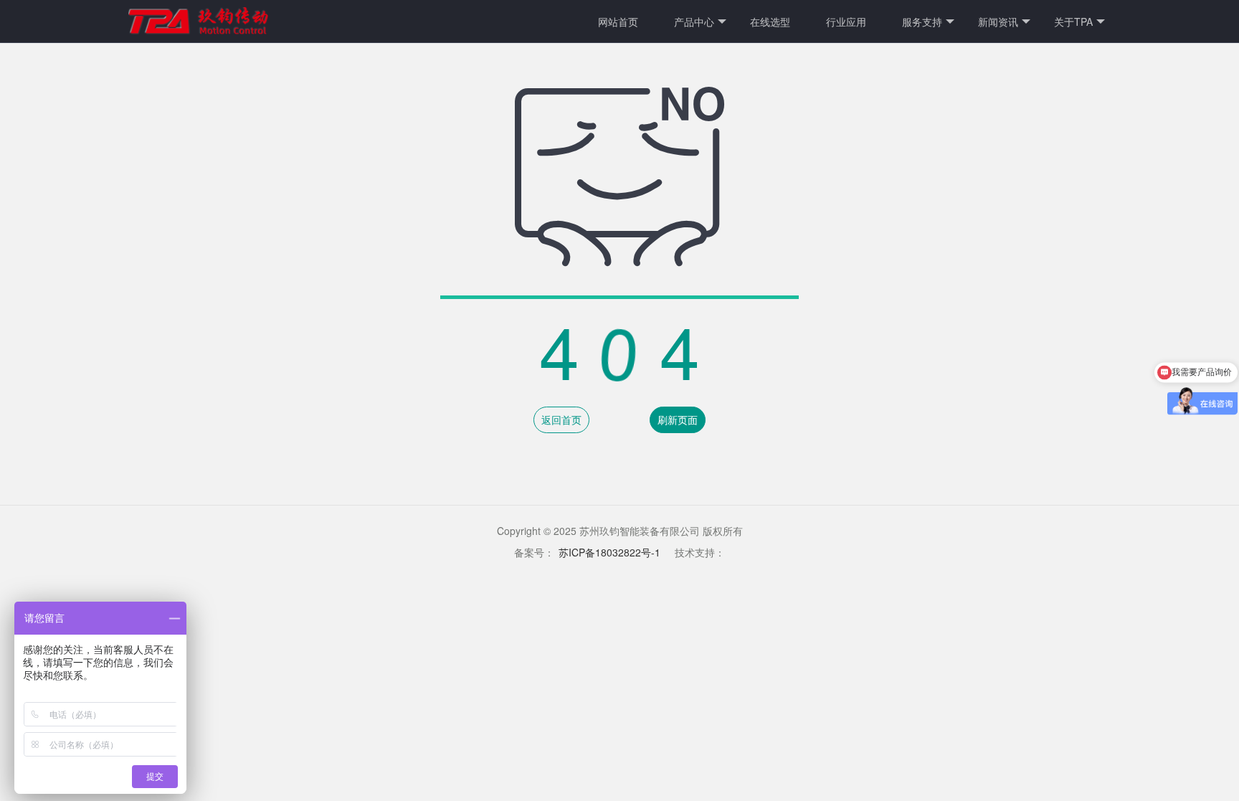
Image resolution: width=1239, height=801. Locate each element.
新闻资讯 (998, 21)
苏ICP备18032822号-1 (609, 552)
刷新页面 (678, 419)
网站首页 (618, 21)
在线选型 (770, 21)
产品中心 (694, 21)
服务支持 (922, 21)
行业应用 (846, 21)
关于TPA (1073, 21)
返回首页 (561, 419)
